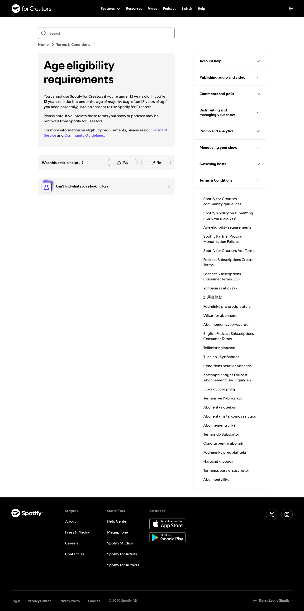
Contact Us (74, 554)
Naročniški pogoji (218, 461)
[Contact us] (167, 186)
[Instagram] (287, 514)
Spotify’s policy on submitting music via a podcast (228, 215)
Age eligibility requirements (227, 227)
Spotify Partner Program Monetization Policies (224, 239)
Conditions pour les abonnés (227, 365)
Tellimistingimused (219, 347)
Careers (72, 543)
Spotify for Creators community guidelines (222, 201)
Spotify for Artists (122, 554)
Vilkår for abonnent (220, 315)
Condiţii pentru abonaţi (223, 443)
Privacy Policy (69, 601)
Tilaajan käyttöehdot (221, 356)
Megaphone (117, 532)
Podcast (169, 8)
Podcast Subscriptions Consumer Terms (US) (222, 276)
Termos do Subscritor (221, 434)
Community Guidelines (84, 135)
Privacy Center (39, 601)
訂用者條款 (212, 297)
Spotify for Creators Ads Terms (229, 250)
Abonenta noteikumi (220, 407)
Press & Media (77, 532)
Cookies (94, 601)
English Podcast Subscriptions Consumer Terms (228, 336)
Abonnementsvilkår (220, 425)
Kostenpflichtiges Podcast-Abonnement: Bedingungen (227, 377)
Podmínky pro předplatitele (227, 306)
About (70, 521)
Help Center (117, 521)
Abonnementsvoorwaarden (227, 324)
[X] (271, 514)
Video (152, 8)
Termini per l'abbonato (222, 398)
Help (201, 8)
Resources (134, 8)
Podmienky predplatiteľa (224, 452)
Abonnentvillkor (217, 479)
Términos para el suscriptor (226, 470)
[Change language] (291, 8)
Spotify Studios (120, 543)
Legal (15, 601)
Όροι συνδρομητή (219, 389)
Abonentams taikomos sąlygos (229, 416)
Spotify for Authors (123, 565)
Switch (186, 8)
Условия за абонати (220, 288)
